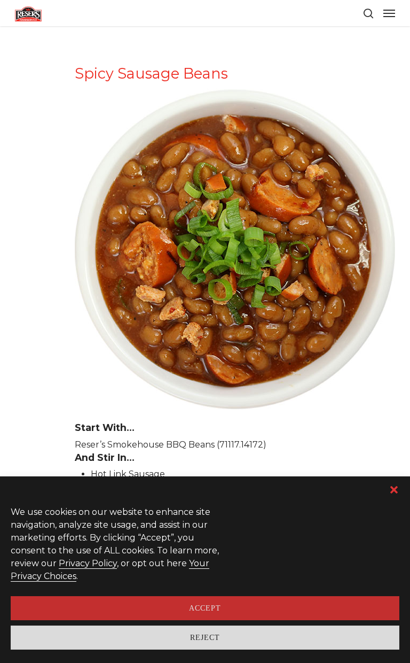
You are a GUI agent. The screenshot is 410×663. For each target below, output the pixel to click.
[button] (394, 489)
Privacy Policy (88, 563)
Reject (205, 638)
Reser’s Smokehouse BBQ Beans (145, 445)
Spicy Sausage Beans (151, 73)
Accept (205, 608)
